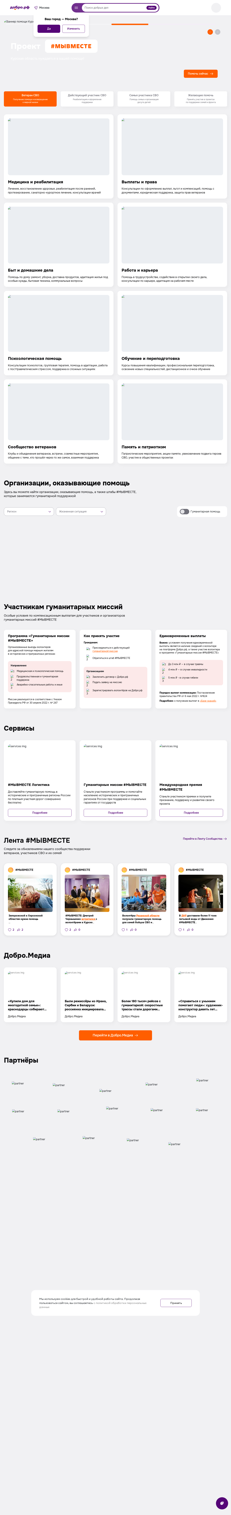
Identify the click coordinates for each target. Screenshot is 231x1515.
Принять (176, 1303)
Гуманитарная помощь (205, 511)
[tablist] (115, 99)
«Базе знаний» (208, 700)
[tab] (30, 99)
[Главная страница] (19, 8)
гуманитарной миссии (105, 651)
